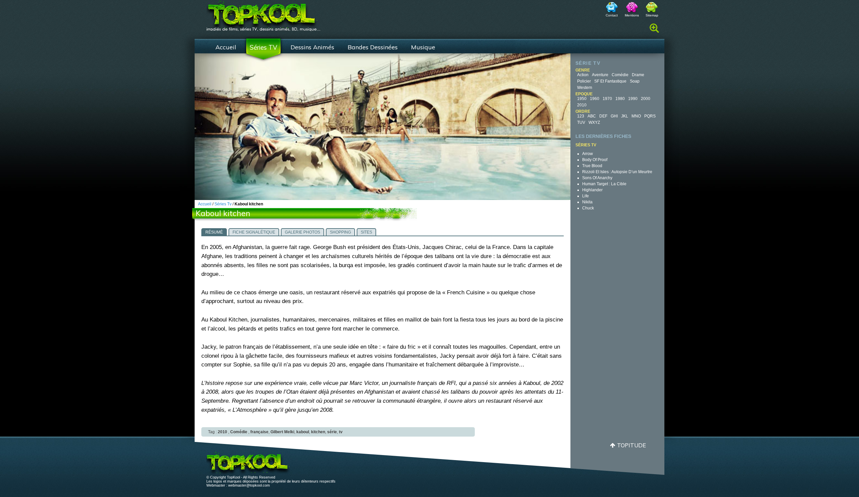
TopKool (263, 14)
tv (341, 432)
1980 (620, 98)
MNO (636, 116)
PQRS (650, 116)
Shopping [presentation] (340, 232)
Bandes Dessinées (373, 47)
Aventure (600, 74)
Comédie (620, 74)
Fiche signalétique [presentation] (254, 232)
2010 (582, 105)
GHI (614, 116)
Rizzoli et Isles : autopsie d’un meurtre (617, 171)
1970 (607, 98)
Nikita (587, 202)
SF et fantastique (610, 81)
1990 (633, 98)
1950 (582, 98)
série (332, 432)
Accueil (225, 47)
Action (583, 74)
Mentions (632, 15)
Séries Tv (223, 204)
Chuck (588, 208)
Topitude (631, 445)
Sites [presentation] (366, 232)
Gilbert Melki (282, 432)
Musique (423, 47)
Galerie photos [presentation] (302, 232)
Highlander (592, 190)
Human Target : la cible (604, 184)
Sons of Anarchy (597, 178)
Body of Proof (594, 159)
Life (585, 196)
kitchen (318, 432)
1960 (594, 98)
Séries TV (263, 47)
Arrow (587, 153)
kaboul (302, 432)
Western (584, 87)
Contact (612, 15)
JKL (624, 116)
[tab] (214, 232)
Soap (635, 81)
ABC (592, 116)
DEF (603, 116)
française (259, 432)
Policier (584, 81)
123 (580, 116)
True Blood (592, 165)
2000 (645, 98)
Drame (638, 74)
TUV (581, 122)
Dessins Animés (312, 47)
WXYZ (594, 122)
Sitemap (652, 15)
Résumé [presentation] (214, 232)
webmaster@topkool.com (249, 485)
